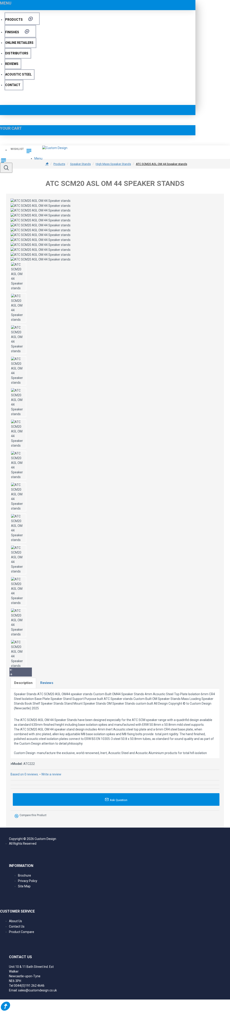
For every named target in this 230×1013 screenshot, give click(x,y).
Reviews (46, 683)
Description (23, 683)
